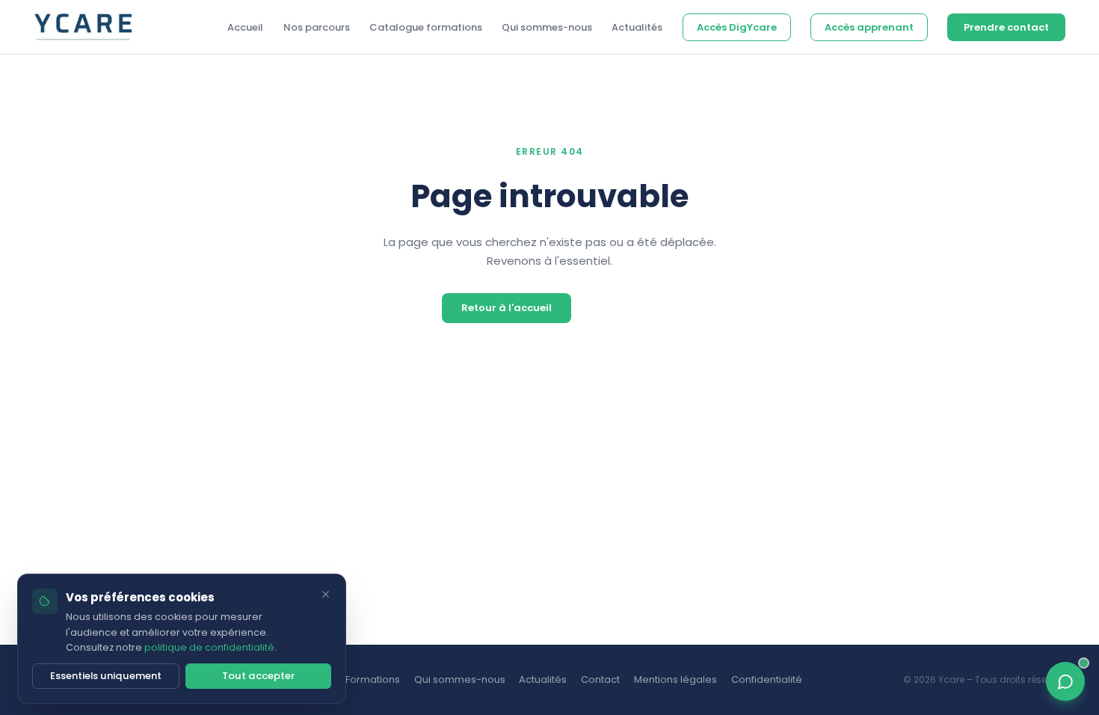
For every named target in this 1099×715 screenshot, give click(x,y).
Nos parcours (316, 27)
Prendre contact (1006, 27)
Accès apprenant (869, 27)
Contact (600, 679)
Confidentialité (766, 679)
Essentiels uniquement (105, 676)
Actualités (637, 27)
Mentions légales (675, 679)
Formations (372, 679)
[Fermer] (325, 594)
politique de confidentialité (209, 647)
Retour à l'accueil (506, 308)
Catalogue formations (425, 27)
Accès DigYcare (737, 27)
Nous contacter (618, 308)
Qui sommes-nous (547, 27)
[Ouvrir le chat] (1066, 682)
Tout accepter (258, 676)
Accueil (245, 27)
